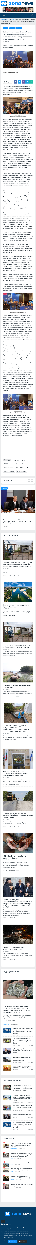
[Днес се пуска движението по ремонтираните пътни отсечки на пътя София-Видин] (18, 801)
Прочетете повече (9, 575)
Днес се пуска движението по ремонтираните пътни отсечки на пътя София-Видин (18, 816)
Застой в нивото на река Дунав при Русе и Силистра (16, 606)
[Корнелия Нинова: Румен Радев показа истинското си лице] (7, 1116)
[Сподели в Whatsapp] (31, 82)
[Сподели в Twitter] (19, 82)
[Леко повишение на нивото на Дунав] (6, 1165)
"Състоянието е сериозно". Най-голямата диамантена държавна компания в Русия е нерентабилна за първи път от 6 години (17, 1009)
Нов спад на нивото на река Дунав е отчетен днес (17, 686)
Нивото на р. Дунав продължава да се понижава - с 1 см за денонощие (21, 1168)
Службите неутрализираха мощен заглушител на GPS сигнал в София (20, 1177)
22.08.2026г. (18, 1158)
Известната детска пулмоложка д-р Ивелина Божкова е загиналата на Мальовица (20, 1145)
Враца (11, 1158)
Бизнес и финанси (18, 1102)
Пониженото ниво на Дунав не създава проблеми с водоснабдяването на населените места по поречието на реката (16, 728)
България (15, 1069)
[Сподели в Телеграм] (27, 82)
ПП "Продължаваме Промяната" (13, 464)
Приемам (12, 1242)
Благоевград (16, 1045)
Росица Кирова (21, 471)
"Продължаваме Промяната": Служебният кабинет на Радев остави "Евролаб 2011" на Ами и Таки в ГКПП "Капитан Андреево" (17, 521)
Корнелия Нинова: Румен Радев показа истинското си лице (22, 1115)
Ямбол (12, 1187)
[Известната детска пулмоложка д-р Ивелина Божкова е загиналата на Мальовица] (6, 1146)
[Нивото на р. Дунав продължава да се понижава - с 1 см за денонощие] (6, 1170)
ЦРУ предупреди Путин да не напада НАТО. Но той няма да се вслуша (22, 1050)
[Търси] (31, 15)
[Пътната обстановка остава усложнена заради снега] (18, 934)
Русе (11, 1164)
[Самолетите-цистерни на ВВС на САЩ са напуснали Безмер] (6, 1186)
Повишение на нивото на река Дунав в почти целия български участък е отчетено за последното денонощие (17, 565)
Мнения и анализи (18, 1054)
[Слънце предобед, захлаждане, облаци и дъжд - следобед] (7, 1068)
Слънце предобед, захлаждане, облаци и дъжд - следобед (22, 1066)
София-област (13, 1148)
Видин (12, 19)
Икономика (6, 1024)
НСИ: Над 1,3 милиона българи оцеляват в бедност (15, 857)
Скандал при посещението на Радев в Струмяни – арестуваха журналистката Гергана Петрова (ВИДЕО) (22, 1041)
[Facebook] (3, 1221)
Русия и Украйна (17, 1062)
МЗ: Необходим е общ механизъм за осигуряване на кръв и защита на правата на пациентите (22, 1107)
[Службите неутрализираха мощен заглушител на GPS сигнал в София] (6, 1178)
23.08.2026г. (22, 1148)
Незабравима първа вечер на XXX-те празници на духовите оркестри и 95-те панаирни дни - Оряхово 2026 (21, 1154)
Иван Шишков (19, 467)
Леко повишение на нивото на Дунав (20, 1163)
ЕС (27, 467)
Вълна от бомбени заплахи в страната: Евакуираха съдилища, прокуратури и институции (16, 773)
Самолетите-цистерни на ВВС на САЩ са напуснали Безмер (21, 1185)
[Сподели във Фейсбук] (15, 82)
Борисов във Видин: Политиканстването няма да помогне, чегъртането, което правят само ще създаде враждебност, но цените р (17, 903)
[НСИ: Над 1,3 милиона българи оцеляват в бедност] (18, 843)
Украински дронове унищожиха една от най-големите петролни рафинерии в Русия (22, 1059)
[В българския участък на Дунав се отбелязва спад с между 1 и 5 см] (18, 632)
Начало (3, 19)
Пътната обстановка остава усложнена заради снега (14, 948)
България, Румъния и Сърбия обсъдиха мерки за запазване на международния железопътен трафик (22, 1098)
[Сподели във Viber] (23, 82)
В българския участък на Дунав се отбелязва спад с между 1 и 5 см (16, 646)
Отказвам (22, 1242)
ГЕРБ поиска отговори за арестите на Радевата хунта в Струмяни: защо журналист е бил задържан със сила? (22, 1031)
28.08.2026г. (14, 1024)
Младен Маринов (9, 471)
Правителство (8, 467)
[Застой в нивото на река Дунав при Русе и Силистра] (18, 592)
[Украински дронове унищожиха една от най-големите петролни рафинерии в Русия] (7, 1059)
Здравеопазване (17, 1110)
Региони (8, 19)
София (12, 1179)
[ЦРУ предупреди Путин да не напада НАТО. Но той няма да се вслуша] (7, 1051)
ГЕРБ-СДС (16, 460)
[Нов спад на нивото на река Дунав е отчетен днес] (18, 672)
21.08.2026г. (19, 1179)
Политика (4, 488)
